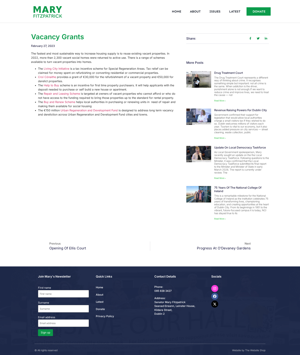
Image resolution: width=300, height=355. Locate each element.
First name (44, 287)
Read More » (220, 101)
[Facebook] (214, 296)
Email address (46, 317)
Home (176, 11)
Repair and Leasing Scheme (62, 93)
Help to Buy (51, 85)
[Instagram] (214, 288)
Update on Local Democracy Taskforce (240, 147)
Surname (43, 302)
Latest (234, 11)
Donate (100, 309)
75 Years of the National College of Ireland (237, 189)
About (195, 11)
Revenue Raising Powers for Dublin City (240, 110)
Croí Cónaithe (47, 77)
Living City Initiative (56, 68)
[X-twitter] (214, 304)
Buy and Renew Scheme (59, 102)
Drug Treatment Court (228, 73)
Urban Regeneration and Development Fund (89, 110)
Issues (214, 11)
